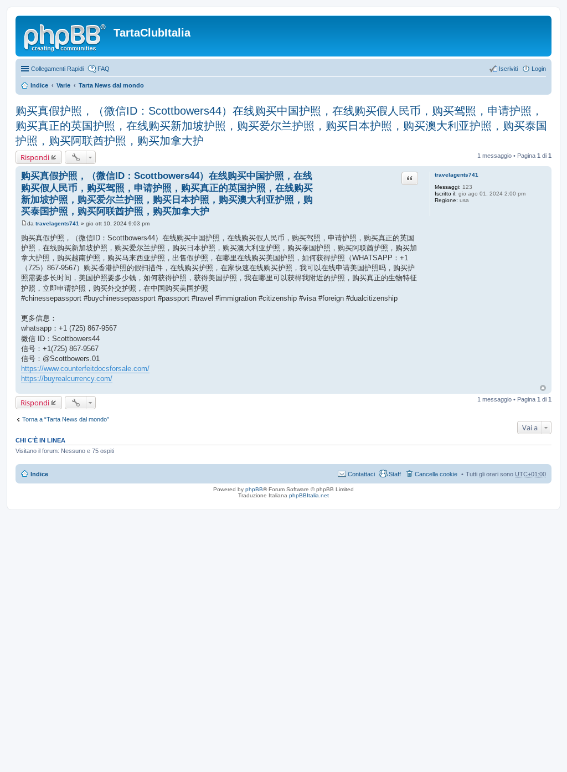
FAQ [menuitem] (103, 68)
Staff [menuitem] (395, 474)
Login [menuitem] (539, 68)
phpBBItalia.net (309, 495)
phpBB (254, 489)
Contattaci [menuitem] (361, 474)
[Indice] (66, 36)
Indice (39, 85)
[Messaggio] (24, 223)
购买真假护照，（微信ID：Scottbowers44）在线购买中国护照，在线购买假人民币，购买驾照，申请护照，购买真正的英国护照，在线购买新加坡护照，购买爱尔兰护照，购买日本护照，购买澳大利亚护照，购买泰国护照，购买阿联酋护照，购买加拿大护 (281, 126)
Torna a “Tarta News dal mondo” (65, 419)
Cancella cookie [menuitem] (436, 474)
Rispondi (34, 157)
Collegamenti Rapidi (57, 68)
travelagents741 (456, 175)
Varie (63, 85)
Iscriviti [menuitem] (508, 68)
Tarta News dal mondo (111, 85)
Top (543, 388)
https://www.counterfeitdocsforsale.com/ (85, 368)
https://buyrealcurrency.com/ (66, 378)
